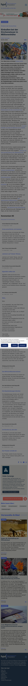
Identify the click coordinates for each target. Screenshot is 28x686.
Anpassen (4, 345)
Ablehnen (14, 345)
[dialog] (14, 343)
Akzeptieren (22, 345)
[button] (26, 6)
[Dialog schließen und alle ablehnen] (27, 339)
